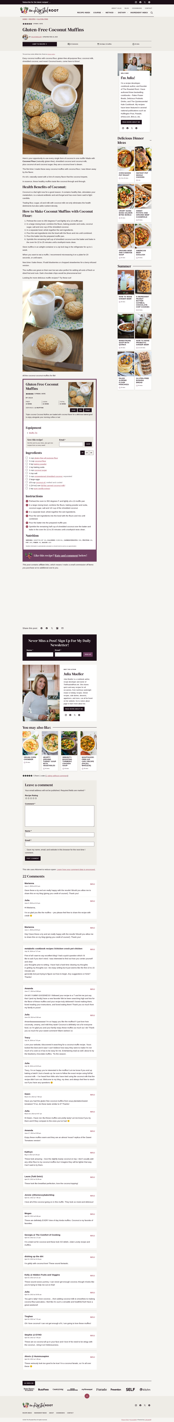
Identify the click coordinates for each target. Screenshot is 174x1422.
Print (87, 410)
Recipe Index (83, 13)
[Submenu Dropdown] (102, 12)
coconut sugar (40, 470)
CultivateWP (148, 1419)
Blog (127, 8)
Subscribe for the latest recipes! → (37, 2)
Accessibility (133, 1419)
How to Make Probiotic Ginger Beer (142, 343)
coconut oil (40, 482)
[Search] (151, 12)
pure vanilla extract (42, 488)
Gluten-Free (42, 19)
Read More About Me (74, 709)
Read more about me (131, 122)
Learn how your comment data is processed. (76, 869)
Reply (92, 884)
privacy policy (51, 54)
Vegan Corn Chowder (30, 758)
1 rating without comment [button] (57, 776)
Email (62, 440)
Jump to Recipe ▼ (39, 44)
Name (30, 650)
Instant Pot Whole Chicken (142, 175)
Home (25, 19)
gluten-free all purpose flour (46, 458)
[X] (145, 2)
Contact (148, 8)
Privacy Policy (125, 1419)
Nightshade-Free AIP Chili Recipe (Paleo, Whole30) (88, 761)
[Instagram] (136, 2)
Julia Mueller (36, 37)
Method (109, 13)
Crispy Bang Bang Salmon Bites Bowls (125, 213)
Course (97, 13)
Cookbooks (137, 8)
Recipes (32, 19)
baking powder (40, 464)
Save (74, 410)
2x (87, 452)
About (51, 1413)
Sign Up (88, 654)
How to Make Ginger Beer (125, 298)
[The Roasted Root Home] (39, 10)
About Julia (116, 8)
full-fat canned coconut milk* (53, 485)
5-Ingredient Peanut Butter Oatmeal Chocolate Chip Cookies (142, 302)
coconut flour (40, 461)
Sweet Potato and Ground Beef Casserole (142, 214)
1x (82, 452)
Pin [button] (80, 410)
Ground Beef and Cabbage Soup (125, 253)
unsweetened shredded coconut (48, 476)
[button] (23, 23)
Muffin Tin (33, 433)
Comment (30, 804)
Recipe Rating (31, 795)
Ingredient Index (139, 13)
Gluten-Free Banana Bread (142, 380)
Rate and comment (66, 555)
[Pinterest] (149, 2)
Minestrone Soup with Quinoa (125, 343)
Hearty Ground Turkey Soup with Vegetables (49, 761)
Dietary (122, 13)
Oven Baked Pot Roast (125, 174)
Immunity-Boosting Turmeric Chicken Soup (67, 761)
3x (91, 452)
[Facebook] (140, 2)
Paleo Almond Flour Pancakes (124, 381)
